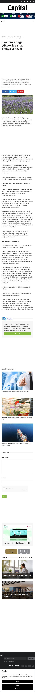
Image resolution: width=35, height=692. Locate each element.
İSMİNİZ (4, 478)
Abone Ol (17, 334)
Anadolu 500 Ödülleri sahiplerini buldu (17, 543)
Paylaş (6, 91)
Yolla (4, 496)
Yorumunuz (5, 457)
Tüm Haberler (16, 36)
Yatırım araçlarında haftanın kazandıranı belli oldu (15, 391)
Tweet (14, 91)
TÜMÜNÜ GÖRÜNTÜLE (26, 557)
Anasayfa (4, 36)
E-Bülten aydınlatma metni (9, 661)
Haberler (10, 36)
